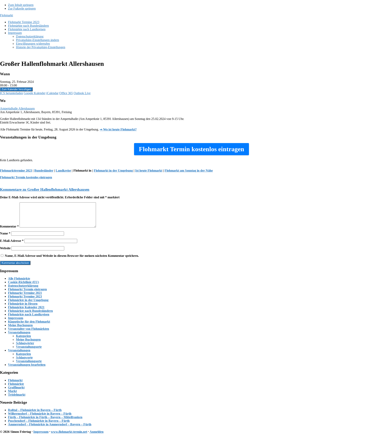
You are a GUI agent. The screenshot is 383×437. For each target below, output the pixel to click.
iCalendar (52, 93)
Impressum (15, 318)
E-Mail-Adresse (12, 240)
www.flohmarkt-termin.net (69, 431)
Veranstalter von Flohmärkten (28, 328)
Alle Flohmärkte (19, 278)
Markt (12, 391)
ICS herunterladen (11, 93)
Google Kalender (34, 93)
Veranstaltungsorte (29, 346)
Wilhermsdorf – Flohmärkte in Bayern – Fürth (39, 413)
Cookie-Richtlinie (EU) (23, 282)
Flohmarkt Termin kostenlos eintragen (26, 177)
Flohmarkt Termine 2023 (25, 296)
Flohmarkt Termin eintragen (27, 289)
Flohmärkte (16, 384)
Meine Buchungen (20, 325)
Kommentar (9, 226)
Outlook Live (82, 93)
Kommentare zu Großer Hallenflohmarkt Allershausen (44, 189)
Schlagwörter (25, 343)
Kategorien (23, 336)
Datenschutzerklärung (23, 285)
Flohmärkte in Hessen (23, 303)
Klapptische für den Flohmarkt (29, 321)
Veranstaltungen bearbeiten (26, 364)
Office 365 (66, 93)
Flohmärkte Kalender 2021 (26, 307)
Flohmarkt (6, 15)
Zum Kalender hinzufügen (16, 89)
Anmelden (97, 431)
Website (5, 248)
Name (5, 233)
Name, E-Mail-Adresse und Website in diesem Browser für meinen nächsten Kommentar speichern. (72, 255)
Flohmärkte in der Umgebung (28, 300)
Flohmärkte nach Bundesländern (30, 310)
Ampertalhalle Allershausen (17, 108)
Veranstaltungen (19, 332)
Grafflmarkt (16, 387)
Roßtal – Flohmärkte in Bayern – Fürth (35, 410)
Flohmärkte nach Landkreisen (28, 314)
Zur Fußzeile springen (22, 8)
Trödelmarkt (16, 394)
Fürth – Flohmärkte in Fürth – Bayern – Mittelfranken (45, 417)
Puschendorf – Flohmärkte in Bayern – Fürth (39, 420)
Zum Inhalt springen (21, 5)
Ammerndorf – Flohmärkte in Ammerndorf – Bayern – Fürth (49, 424)
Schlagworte (24, 357)
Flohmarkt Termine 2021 (25, 293)
